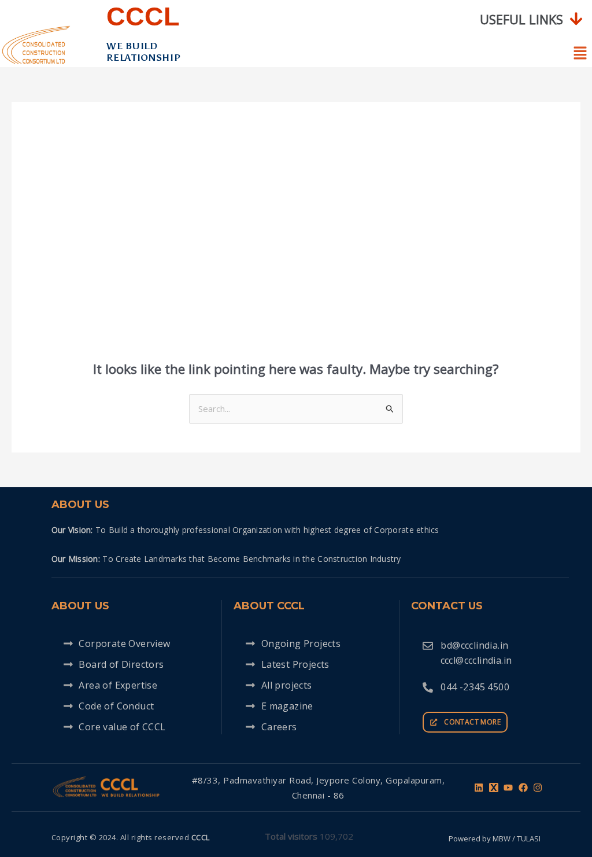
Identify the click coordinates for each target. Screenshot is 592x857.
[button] (531, 19)
